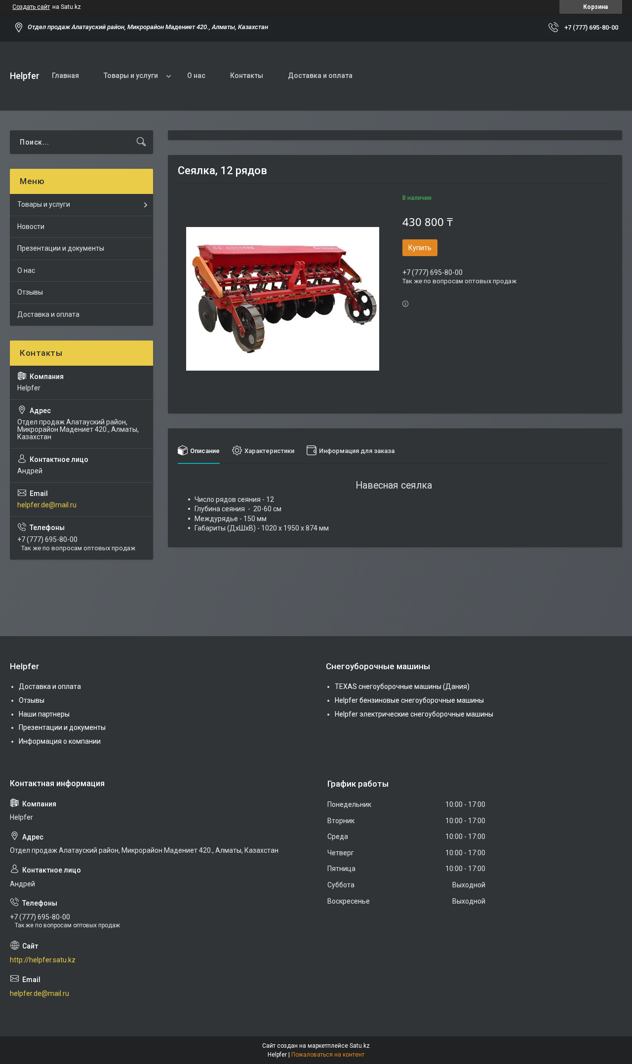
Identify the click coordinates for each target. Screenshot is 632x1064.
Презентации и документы (60, 248)
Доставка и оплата (320, 75)
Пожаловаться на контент (327, 1054)
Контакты (246, 75)
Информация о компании (60, 741)
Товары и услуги (131, 75)
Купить (420, 248)
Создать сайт (31, 6)
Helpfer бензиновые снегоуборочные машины (409, 700)
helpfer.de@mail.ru (47, 505)
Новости (30, 226)
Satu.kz (360, 1045)
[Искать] (141, 142)
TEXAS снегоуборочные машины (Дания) (402, 686)
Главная (65, 75)
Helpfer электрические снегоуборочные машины (414, 714)
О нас (196, 75)
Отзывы (30, 292)
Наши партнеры (44, 714)
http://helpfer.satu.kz (43, 960)
